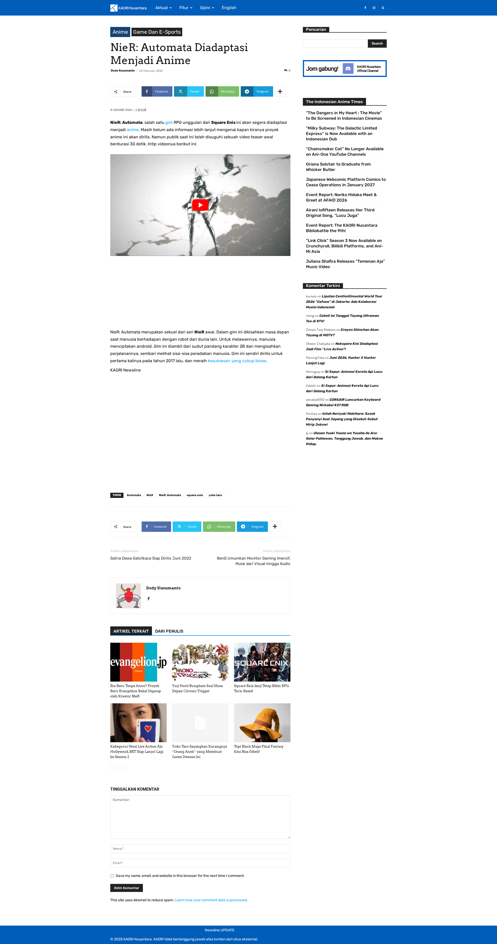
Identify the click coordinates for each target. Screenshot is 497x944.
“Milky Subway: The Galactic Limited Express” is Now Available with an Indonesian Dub (341, 133)
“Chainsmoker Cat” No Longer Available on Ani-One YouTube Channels (345, 151)
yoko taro (215, 495)
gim (169, 122)
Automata (134, 495)
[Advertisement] (200, 292)
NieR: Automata (170, 495)
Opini (205, 7)
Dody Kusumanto (123, 70)
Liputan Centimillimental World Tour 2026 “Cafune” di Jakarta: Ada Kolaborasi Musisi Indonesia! (344, 301)
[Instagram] (374, 8)
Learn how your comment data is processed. (211, 900)
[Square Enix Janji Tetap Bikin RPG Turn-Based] (262, 662)
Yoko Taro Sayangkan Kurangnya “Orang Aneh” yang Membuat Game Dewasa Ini (199, 752)
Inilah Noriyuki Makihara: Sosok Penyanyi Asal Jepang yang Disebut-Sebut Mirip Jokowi (342, 419)
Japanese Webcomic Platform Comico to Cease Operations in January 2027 (346, 182)
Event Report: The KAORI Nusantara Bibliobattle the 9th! (341, 228)
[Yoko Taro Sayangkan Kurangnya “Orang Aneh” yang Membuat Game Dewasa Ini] (200, 722)
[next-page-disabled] (122, 767)
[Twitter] (383, 8)
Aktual (161, 7)
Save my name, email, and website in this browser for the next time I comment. (180, 876)
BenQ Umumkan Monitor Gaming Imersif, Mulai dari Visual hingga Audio (253, 561)
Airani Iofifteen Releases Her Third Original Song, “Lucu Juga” (340, 213)
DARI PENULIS (169, 631)
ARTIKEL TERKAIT (131, 631)
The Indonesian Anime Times (334, 101)
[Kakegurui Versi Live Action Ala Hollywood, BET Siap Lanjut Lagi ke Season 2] (138, 722)
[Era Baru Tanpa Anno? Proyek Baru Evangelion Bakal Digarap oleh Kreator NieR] (138, 662)
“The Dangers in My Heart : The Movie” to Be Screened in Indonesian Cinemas (344, 115)
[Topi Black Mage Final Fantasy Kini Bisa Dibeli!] (262, 722)
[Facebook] (365, 8)
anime (133, 129)
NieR (150, 495)
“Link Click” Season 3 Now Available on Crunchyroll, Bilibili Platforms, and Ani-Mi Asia (344, 246)
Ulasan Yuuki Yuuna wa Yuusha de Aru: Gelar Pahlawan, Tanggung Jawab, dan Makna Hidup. (344, 438)
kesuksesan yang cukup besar (237, 360)
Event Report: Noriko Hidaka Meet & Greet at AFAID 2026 (341, 197)
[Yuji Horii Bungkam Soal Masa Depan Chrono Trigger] (200, 662)
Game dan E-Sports (157, 32)
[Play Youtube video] (200, 205)
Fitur (183, 7)
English (229, 7)
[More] (280, 91)
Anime (120, 32)
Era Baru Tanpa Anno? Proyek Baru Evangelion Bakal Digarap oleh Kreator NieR (135, 691)
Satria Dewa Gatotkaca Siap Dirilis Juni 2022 (150, 558)
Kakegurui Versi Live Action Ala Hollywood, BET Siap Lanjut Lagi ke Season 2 (136, 752)
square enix (195, 495)
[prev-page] (113, 767)
